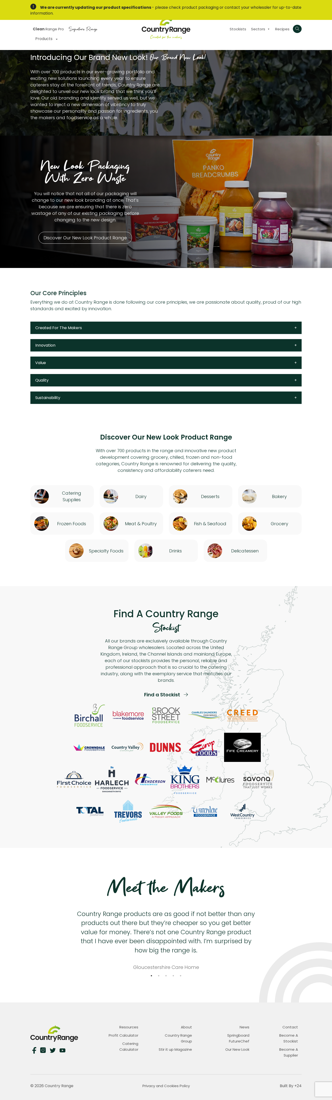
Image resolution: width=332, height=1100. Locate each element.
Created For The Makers (58, 328)
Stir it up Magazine (175, 1049)
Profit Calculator (123, 1035)
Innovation (45, 345)
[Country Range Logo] (166, 28)
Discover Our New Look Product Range (85, 238)
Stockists (238, 29)
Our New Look (237, 1049)
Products (44, 39)
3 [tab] (166, 975)
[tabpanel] (166, 938)
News (244, 1027)
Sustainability (47, 397)
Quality (42, 380)
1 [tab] (151, 975)
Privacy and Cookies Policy (166, 1085)
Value (40, 363)
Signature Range (83, 28)
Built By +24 (291, 1086)
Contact (290, 1027)
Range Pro (48, 29)
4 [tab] (173, 975)
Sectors (258, 29)
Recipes (282, 29)
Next (259, 937)
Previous (72, 937)
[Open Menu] (297, 29)
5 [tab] (180, 975)
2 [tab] (158, 975)
